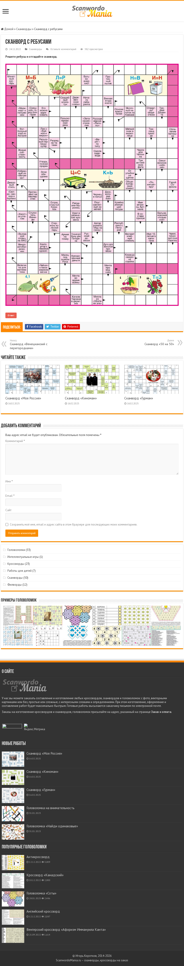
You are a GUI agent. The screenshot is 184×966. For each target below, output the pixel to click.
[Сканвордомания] (92, 10)
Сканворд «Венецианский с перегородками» (28, 344)
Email (10, 496)
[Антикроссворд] (13, 862)
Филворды (14, 585)
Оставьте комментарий (63, 49)
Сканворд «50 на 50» (159, 342)
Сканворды (23, 29)
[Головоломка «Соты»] (13, 899)
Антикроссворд (38, 857)
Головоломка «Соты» (41, 893)
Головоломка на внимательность (50, 808)
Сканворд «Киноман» (81, 398)
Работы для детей (19, 571)
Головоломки (16, 550)
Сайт (8, 510)
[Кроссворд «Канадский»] (13, 880)
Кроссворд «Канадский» (45, 875)
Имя (9, 481)
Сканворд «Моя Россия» (23, 398)
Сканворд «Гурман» (138, 398)
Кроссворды (15, 564)
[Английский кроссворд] (13, 917)
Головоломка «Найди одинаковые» (52, 826)
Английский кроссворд (43, 911)
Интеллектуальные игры (23, 557)
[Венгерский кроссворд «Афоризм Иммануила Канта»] (13, 935)
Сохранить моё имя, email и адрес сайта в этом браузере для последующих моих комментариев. (73, 524)
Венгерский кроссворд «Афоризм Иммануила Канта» (66, 929)
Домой (8, 29)
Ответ (11, 315)
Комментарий (15, 441)
